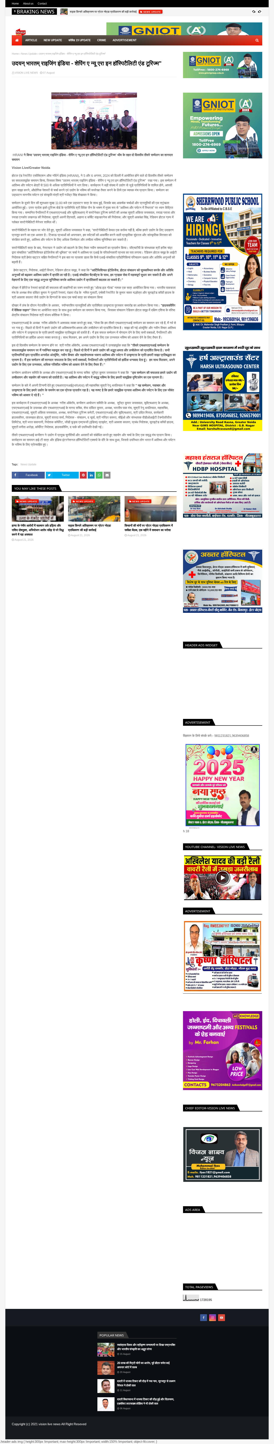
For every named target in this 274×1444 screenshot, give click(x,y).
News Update (29, 53)
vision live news (50, 1429)
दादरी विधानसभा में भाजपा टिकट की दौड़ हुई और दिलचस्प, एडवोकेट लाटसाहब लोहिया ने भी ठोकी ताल (145, 1406)
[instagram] (212, 1322)
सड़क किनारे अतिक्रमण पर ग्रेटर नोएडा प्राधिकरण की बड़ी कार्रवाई (103, 11)
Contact (42, 3)
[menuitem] (17, 40)
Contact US (255, 1438)
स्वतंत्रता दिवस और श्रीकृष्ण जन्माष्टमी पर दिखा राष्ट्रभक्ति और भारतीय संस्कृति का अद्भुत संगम (146, 1352)
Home (15, 3)
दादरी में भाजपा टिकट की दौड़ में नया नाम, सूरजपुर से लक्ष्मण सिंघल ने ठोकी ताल (146, 1388)
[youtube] (221, 1322)
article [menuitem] (31, 40)
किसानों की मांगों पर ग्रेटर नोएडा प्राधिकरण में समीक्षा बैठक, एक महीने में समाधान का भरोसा (149, 527)
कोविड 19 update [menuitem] (79, 40)
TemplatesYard (42, 1438)
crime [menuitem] (101, 40)
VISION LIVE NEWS (26, 72)
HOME (226, 1438)
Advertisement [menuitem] (125, 40)
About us (28, 3)
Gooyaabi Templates (82, 1438)
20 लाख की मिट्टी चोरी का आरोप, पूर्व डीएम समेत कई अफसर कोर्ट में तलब (143, 1370)
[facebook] (203, 1322)
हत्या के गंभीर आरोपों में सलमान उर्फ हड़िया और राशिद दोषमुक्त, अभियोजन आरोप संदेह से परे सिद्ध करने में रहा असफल (38, 529)
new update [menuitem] (53, 40)
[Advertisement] (222, 683)
